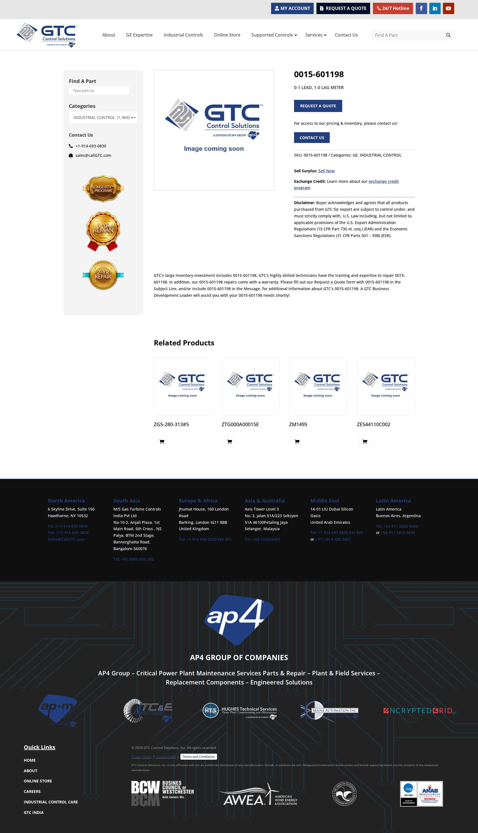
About (30, 770)
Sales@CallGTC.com (66, 539)
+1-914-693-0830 (91, 146)
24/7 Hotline (395, 8)
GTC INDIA (34, 812)
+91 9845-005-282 (137, 559)
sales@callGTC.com (93, 155)
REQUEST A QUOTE (346, 8)
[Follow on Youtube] (448, 8)
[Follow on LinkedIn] (435, 8)
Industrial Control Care (51, 802)
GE (355, 155)
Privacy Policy (141, 756)
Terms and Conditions (199, 756)
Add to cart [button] (161, 441)
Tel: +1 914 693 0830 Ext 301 (205, 539)
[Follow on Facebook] (421, 8)
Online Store (38, 780)
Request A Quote (318, 105)
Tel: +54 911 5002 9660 (397, 526)
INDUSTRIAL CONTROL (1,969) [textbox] (103, 117)
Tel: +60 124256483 (262, 539)
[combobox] (103, 117)
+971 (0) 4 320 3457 (333, 539)
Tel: (117, 559)
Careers (32, 791)
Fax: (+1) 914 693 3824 (68, 532)
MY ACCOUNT (295, 8)
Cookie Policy (166, 756)
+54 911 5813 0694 (398, 532)
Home (30, 760)
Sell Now (326, 170)
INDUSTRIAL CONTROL (380, 155)
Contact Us (312, 137)
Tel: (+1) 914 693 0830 (68, 526)
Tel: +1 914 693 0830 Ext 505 (336, 532)
